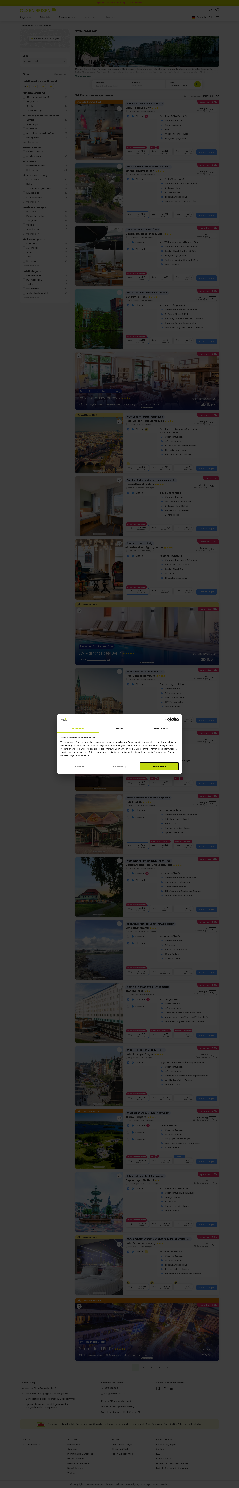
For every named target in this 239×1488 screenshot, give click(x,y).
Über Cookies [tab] (161, 729)
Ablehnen (79, 766)
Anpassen (118, 766)
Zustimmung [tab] (78, 729)
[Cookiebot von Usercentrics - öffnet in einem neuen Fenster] (166, 720)
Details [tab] (119, 729)
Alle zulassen (159, 766)
